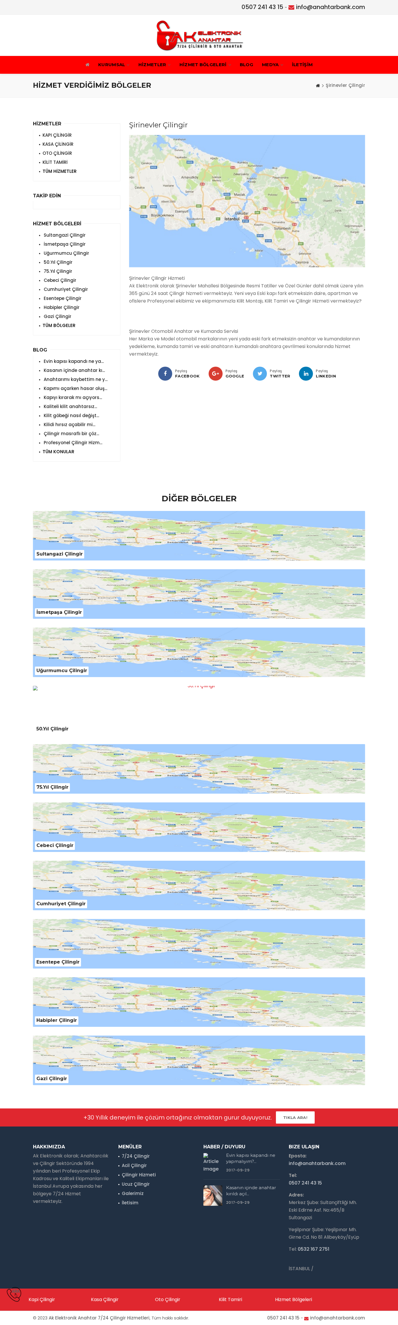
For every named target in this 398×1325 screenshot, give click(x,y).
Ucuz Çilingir (136, 1184)
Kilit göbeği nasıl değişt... (71, 415)
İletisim (130, 1203)
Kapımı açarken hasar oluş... (75, 388)
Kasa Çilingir (105, 1299)
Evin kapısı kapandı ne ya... (73, 361)
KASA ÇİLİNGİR (58, 144)
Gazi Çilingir (57, 316)
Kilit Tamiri (230, 1299)
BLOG (246, 64)
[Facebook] (165, 374)
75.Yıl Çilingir (57, 271)
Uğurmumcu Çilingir (66, 253)
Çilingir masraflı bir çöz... (71, 433)
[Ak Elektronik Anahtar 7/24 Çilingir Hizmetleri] (199, 35)
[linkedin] (306, 374)
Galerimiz (133, 1193)
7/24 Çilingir (136, 1156)
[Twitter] (260, 374)
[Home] (318, 85)
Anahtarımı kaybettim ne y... (75, 379)
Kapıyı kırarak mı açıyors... (72, 397)
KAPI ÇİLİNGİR (57, 135)
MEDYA (270, 64)
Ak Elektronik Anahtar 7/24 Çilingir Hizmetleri (99, 1318)
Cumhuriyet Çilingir (65, 289)
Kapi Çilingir (42, 1299)
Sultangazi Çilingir (64, 235)
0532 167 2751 (313, 1249)
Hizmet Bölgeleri (293, 1299)
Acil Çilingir (134, 1165)
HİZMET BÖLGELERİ (203, 64)
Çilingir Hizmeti (139, 1175)
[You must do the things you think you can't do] (212, 1163)
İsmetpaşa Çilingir (64, 244)
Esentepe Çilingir (62, 298)
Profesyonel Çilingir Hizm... (72, 443)
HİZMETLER (152, 64)
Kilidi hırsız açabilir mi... (69, 424)
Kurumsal (111, 64)
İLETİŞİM (302, 64)
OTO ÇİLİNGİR (57, 153)
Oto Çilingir (167, 1299)
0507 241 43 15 (262, 6)
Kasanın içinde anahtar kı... (74, 370)
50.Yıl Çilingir (58, 262)
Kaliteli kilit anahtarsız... (70, 406)
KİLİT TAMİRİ (55, 162)
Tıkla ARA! (295, 1117)
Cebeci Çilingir (59, 280)
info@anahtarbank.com (330, 6)
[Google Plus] (216, 374)
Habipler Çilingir (61, 307)
